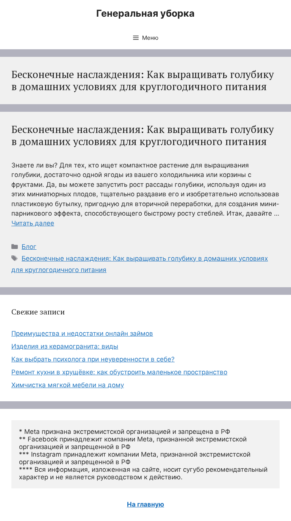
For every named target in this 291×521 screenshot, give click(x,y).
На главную (145, 504)
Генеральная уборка (145, 13)
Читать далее (32, 223)
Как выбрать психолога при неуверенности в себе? (93, 359)
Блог (29, 246)
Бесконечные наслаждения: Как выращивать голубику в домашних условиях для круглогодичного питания (142, 135)
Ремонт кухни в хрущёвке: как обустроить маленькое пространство (119, 372)
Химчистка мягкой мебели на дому (67, 385)
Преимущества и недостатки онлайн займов (82, 333)
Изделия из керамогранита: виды (64, 346)
